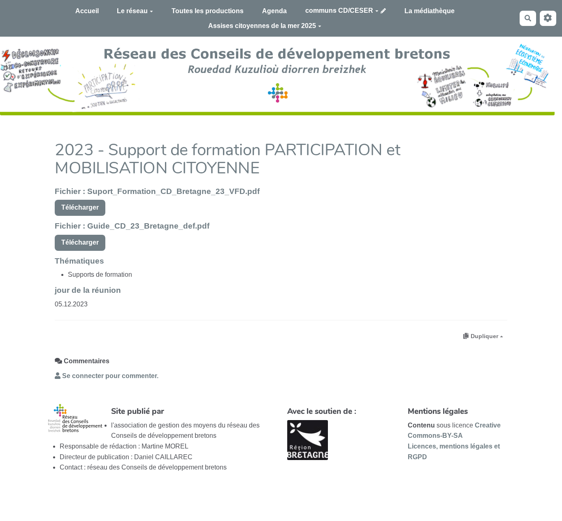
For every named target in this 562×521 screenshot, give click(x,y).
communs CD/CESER (339, 10)
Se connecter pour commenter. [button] (109, 375)
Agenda (274, 10)
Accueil (87, 10)
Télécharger (80, 207)
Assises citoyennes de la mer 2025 (262, 25)
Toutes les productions (208, 10)
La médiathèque (429, 10)
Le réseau (132, 10)
